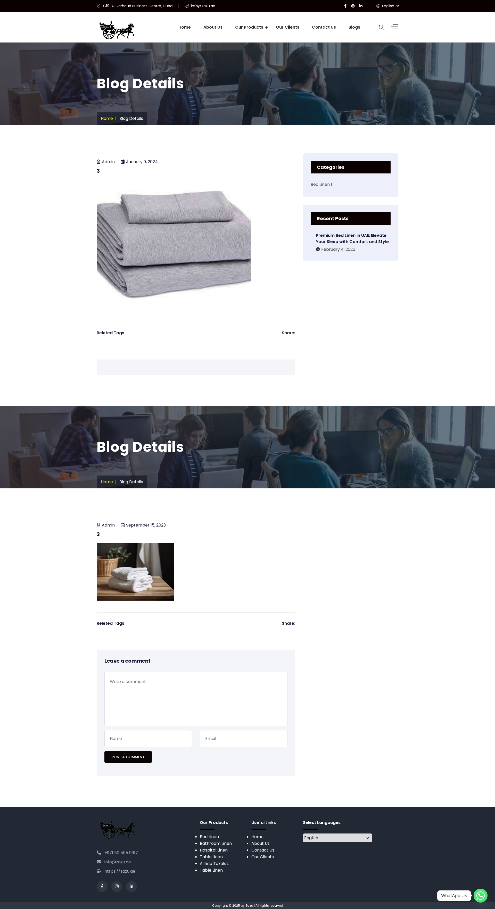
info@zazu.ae (117, 862)
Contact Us (324, 27)
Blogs (354, 27)
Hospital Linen (214, 850)
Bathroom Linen (216, 843)
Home (184, 27)
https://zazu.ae (119, 871)
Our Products (249, 27)
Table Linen (211, 857)
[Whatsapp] (481, 896)
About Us (212, 27)
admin (108, 162)
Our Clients (287, 27)
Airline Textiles (214, 863)
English (387, 6)
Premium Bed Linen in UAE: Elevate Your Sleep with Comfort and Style (352, 238)
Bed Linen (320, 184)
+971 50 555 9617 (120, 853)
